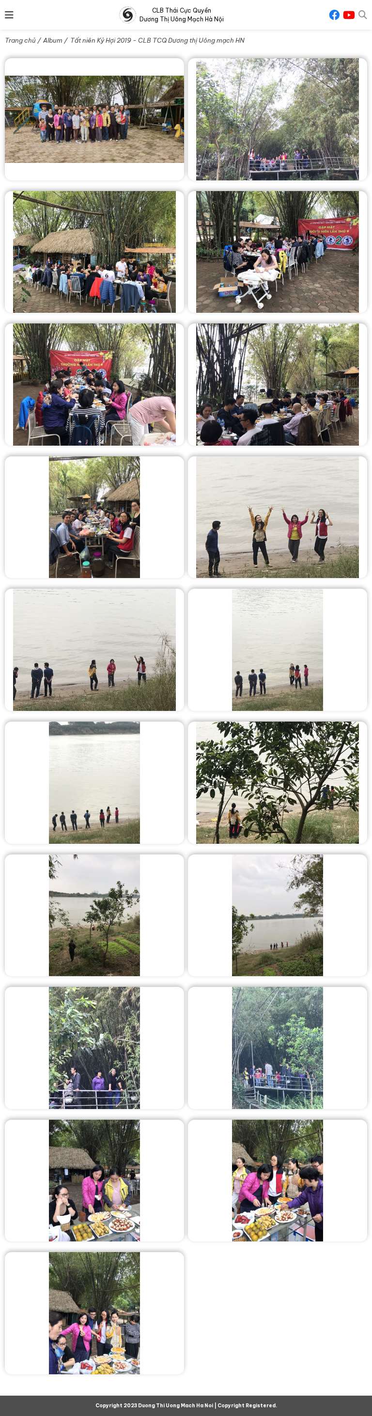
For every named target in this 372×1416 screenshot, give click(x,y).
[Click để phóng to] (94, 119)
